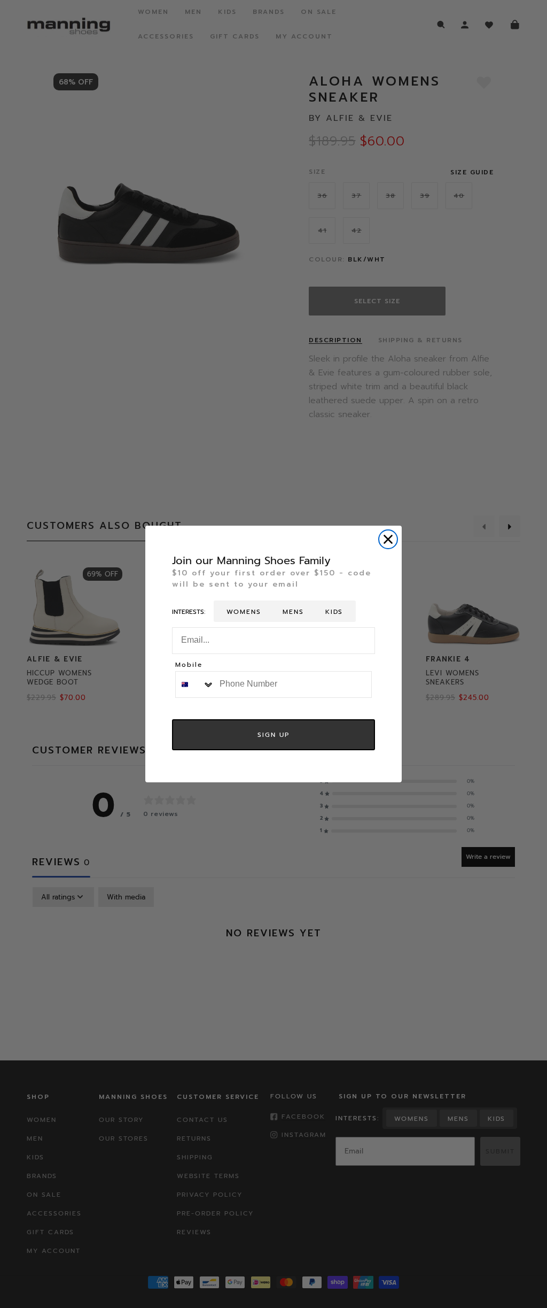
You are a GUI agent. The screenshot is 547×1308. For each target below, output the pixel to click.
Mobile (188, 665)
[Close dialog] (388, 539)
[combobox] (195, 684)
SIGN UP (273, 735)
